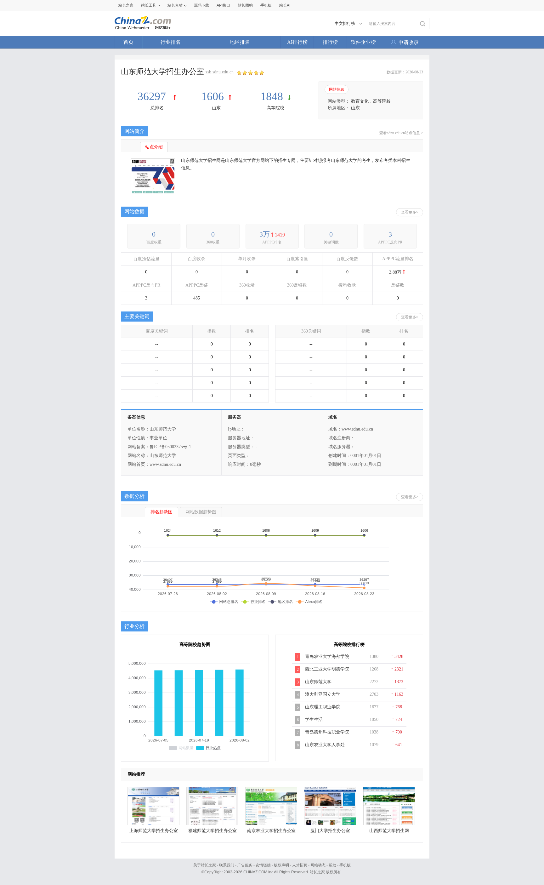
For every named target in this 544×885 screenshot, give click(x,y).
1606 (212, 96)
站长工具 (148, 5)
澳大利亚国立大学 (322, 694)
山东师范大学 (318, 681)
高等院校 (275, 108)
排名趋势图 (161, 512)
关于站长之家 (204, 865)
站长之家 (125, 5)
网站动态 (318, 865)
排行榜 (330, 42)
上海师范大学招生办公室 (153, 830)
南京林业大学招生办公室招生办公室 (271, 832)
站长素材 (175, 5)
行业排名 (171, 42)
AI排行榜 (297, 42)
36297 (153, 96)
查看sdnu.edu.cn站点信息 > (401, 133)
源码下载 (201, 5)
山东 (216, 108)
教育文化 (360, 101)
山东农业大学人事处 (325, 744)
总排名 (157, 108)
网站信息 (336, 89)
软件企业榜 (363, 42)
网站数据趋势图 (200, 512)
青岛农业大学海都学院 (327, 656)
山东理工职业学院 (322, 707)
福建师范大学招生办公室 (212, 830)
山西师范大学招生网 (389, 830)
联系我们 (226, 865)
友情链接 (263, 865)
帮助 (332, 865)
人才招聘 (299, 865)
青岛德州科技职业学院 (327, 732)
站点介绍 (154, 147)
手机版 (345, 865)
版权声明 (281, 865)
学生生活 (314, 719)
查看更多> (409, 212)
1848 (271, 96)
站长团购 (245, 5)
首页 (128, 42)
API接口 (223, 5)
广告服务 (244, 865)
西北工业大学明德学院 (327, 669)
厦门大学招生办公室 (330, 830)
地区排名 (240, 42)
